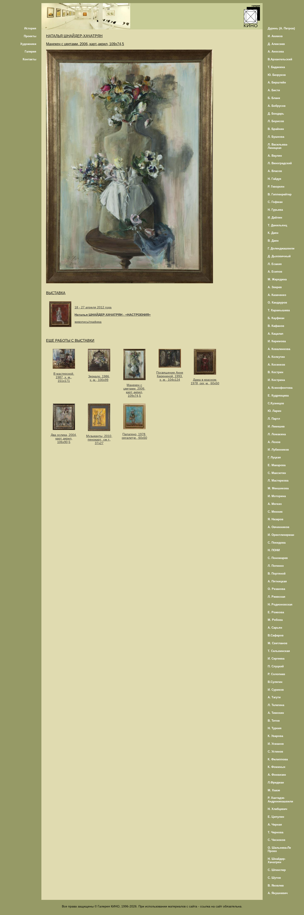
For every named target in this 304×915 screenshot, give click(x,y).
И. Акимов (275, 36)
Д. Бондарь (276, 113)
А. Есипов (275, 271)
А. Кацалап (275, 333)
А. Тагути (274, 697)
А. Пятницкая (277, 581)
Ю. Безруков (277, 75)
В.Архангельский (280, 59)
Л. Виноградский (280, 163)
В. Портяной (277, 573)
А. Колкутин (276, 356)
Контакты (29, 59)
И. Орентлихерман (281, 534)
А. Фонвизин (277, 774)
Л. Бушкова (276, 136)
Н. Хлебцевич (277, 809)
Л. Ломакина (277, 434)
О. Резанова (276, 589)
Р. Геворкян (276, 186)
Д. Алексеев (276, 44)
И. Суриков (276, 689)
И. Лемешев (276, 426)
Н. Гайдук (274, 178)
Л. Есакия (275, 264)
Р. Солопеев (276, 674)
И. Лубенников (278, 449)
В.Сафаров (276, 635)
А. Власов (275, 171)
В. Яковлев (276, 885)
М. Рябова (275, 619)
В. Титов (274, 720)
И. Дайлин (275, 217)
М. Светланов (277, 643)
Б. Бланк (274, 98)
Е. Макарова (277, 465)
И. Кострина (276, 380)
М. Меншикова (278, 488)
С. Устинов (275, 751)
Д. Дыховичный (279, 256)
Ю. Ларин (274, 411)
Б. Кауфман (276, 318)
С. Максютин (277, 473)
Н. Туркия (275, 728)
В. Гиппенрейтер (280, 194)
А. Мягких (275, 504)
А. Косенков (276, 364)
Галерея (30, 51)
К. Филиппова (278, 759)
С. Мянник (275, 511)
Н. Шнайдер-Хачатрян (277, 860)
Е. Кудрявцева (278, 395)
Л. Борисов (276, 121)
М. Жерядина (277, 279)
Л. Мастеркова (278, 480)
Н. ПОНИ (274, 550)
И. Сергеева (276, 658)
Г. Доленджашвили (281, 248)
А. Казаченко (277, 295)
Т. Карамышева (279, 310)
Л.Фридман (276, 782)
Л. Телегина (276, 705)
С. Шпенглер (277, 870)
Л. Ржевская (276, 596)
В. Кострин (275, 372)
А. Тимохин (276, 713)
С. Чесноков (276, 840)
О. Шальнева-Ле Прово (279, 849)
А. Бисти (274, 90)
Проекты (30, 36)
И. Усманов (276, 743)
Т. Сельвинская (279, 651)
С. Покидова (277, 542)
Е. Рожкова (276, 612)
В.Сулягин (275, 682)
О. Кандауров (277, 302)
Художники (28, 44)
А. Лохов (274, 442)
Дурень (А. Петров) (281, 28)
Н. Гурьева (275, 209)
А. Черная (275, 824)
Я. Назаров (275, 519)
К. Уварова (275, 736)
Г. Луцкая (274, 457)
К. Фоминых (276, 767)
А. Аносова (276, 51)
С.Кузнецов (276, 403)
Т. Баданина (276, 67)
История (30, 28)
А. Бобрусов (277, 105)
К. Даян (273, 233)
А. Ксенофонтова (280, 387)
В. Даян (273, 240)
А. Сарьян (275, 627)
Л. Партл (274, 418)
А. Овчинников (278, 527)
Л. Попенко (276, 565)
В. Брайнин (276, 129)
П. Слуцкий (276, 666)
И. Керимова (277, 341)
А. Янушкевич (278, 893)
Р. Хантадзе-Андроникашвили (280, 799)
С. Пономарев (278, 558)
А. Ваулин (275, 155)
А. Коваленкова (279, 349)
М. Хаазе (274, 790)
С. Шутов (274, 877)
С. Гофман (275, 202)
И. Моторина (277, 496)
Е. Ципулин (276, 816)
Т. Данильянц (277, 225)
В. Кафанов (276, 326)
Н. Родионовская (280, 604)
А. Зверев (275, 287)
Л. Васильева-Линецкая (278, 146)
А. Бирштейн (277, 82)
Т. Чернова (275, 832)
